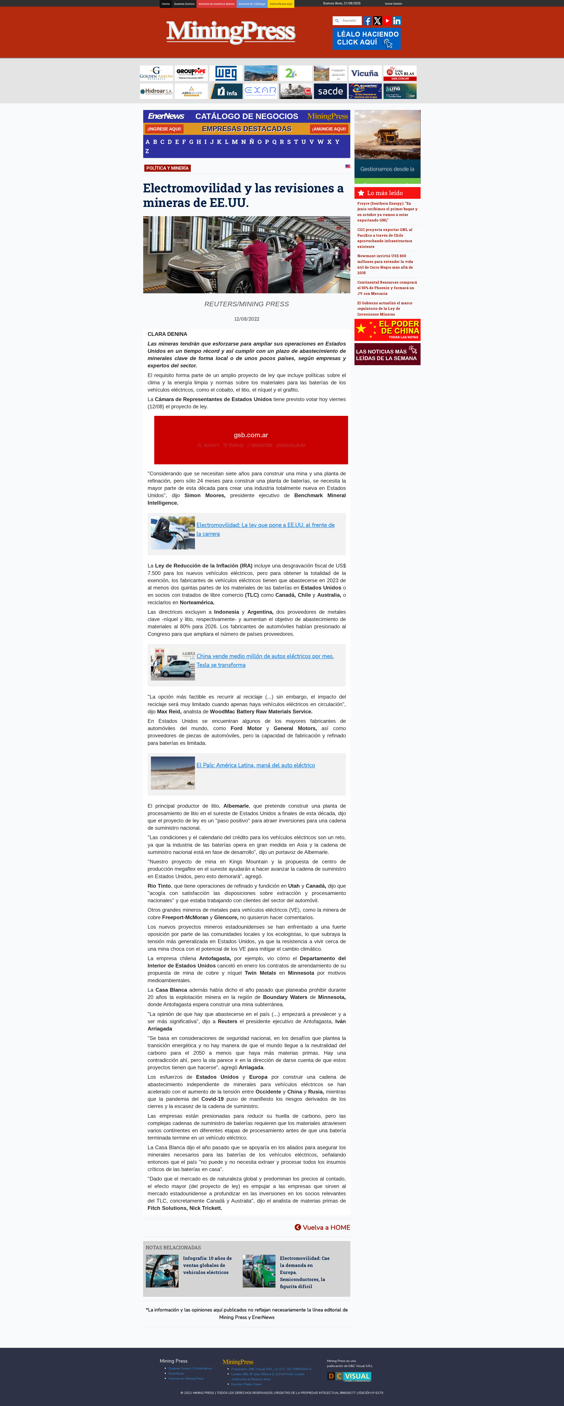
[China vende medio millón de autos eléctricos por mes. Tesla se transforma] (245, 679)
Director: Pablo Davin (246, 1384)
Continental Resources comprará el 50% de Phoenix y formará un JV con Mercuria (387, 288)
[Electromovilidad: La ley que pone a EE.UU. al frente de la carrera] (245, 547)
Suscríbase (176, 1373)
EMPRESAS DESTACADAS (246, 129)
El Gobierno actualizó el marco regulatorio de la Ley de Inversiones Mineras (384, 308)
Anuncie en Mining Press (186, 1378)
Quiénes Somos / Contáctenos (190, 1368)
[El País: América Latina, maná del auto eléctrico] (245, 788)
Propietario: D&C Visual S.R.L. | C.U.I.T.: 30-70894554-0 (271, 1369)
